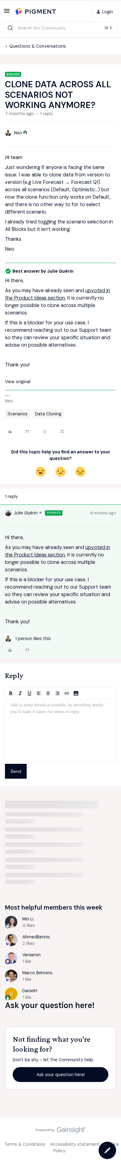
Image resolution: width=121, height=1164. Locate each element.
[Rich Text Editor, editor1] (60, 730)
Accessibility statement (75, 1144)
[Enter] (10, 28)
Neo (18, 133)
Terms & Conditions (24, 1144)
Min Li (28, 919)
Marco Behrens (37, 973)
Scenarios (17, 414)
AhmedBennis (36, 937)
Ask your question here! (61, 1074)
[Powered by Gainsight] (61, 1131)
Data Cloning (48, 414)
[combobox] (60, 28)
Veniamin (31, 955)
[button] (7, 13)
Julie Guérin (26, 513)
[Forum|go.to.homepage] (36, 11)
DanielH (29, 990)
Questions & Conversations (37, 46)
